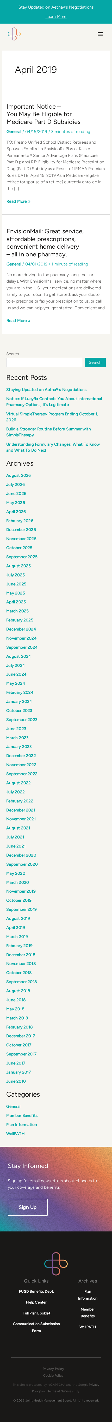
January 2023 (19, 746)
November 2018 (21, 963)
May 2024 (15, 683)
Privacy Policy (53, 1369)
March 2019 (17, 936)
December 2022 (21, 755)
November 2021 (21, 818)
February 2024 (20, 692)
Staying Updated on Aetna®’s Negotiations (46, 389)
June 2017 (15, 1063)
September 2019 (21, 909)
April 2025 (16, 601)
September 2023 (21, 719)
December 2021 (20, 810)
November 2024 (21, 638)
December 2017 (20, 1035)
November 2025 (21, 538)
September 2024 (22, 647)
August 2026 (18, 475)
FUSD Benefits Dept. (36, 1291)
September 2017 (21, 1054)
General (14, 131)
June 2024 (16, 674)
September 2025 (22, 556)
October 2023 (19, 710)
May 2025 (15, 593)
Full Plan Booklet (36, 1313)
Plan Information (21, 1124)
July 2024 (15, 665)
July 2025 (15, 574)
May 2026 (15, 502)
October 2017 (18, 1044)
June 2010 (16, 1081)
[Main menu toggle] (100, 34)
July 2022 (15, 791)
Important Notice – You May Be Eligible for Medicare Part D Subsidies (44, 114)
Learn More (56, 17)
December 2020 (21, 855)
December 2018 (20, 954)
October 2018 (19, 972)
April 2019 (15, 927)
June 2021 (16, 846)
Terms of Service (59, 1391)
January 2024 (19, 701)
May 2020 (15, 873)
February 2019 (19, 945)
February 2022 (19, 800)
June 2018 (16, 999)
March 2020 (17, 882)
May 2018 (15, 1008)
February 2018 (19, 1027)
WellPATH (15, 1133)
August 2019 (18, 918)
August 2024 (18, 656)
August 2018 (18, 990)
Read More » (18, 201)
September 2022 (22, 773)
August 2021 (18, 827)
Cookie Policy (53, 1375)
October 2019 (19, 900)
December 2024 (21, 629)
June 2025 (16, 584)
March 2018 (17, 1017)
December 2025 (21, 529)
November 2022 (21, 764)
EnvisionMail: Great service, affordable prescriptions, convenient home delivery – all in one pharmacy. (45, 242)
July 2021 (15, 837)
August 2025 (18, 565)
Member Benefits (22, 1115)
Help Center (36, 1302)
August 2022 (18, 782)
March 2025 (17, 610)
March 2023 (17, 737)
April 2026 (16, 511)
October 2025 (19, 547)
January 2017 (18, 1072)
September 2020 (22, 864)
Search (12, 353)
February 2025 (19, 620)
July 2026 (15, 484)
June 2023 (16, 728)
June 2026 (16, 493)
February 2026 (19, 520)
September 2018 (21, 981)
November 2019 (21, 891)
